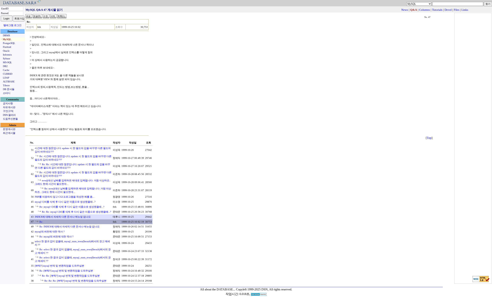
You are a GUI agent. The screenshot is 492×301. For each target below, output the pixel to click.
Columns (424, 9)
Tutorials (437, 9)
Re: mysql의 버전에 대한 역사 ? (56, 236)
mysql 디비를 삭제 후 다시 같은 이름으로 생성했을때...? (65, 201)
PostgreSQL (9, 43)
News (404, 9)
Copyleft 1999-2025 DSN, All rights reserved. (264, 289)
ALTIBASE (9, 81)
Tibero (6, 85)
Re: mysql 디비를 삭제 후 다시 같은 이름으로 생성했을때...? (71, 206)
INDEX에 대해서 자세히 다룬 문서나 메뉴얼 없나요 (63, 216)
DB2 (5, 66)
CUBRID (7, 73)
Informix (7, 54)
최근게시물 (9, 133)
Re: (41, 221)
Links (464, 9)
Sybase (6, 58)
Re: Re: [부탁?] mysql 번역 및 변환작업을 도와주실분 (71, 275)
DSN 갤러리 (9, 115)
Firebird (7, 47)
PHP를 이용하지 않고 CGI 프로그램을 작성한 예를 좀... (64, 196)
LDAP (6, 77)
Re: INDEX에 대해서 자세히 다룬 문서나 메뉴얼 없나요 (69, 226)
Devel (448, 9)
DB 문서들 (8, 89)
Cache (6, 70)
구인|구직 (8, 111)
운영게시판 (9, 129)
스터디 (6, 93)
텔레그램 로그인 (12, 25)
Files (456, 9)
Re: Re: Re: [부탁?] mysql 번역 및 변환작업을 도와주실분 (75, 280)
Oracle (6, 50)
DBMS (6, 35)
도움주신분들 (10, 118)
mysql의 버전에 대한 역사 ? (50, 231)
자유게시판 (9, 107)
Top (429, 137)
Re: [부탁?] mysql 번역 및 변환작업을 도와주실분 (66, 270)
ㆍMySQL (5, 39)
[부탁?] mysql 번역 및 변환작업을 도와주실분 (59, 265)
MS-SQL (7, 62)
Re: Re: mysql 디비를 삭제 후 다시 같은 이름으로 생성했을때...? (76, 211)
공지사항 (8, 103)
